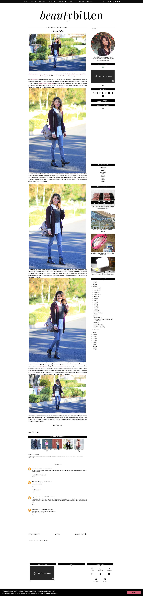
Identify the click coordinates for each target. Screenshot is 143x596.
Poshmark (60, 87)
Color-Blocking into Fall (46, 450)
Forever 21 (103, 172)
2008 (94, 347)
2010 (94, 342)
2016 (94, 286)
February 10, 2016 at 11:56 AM (44, 468)
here (108, 60)
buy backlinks (35, 497)
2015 (94, 332)
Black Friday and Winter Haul (46, 83)
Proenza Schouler (63, 456)
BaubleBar (102, 170)
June (95, 300)
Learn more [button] (54, 593)
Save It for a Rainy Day (78, 450)
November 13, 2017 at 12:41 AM (47, 497)
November (96, 290)
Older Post (80, 534)
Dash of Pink (97, 311)
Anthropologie (103, 167)
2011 (94, 340)
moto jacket (61, 366)
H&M (103, 173)
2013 (94, 336)
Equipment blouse (33, 74)
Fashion (51, 1)
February (96, 309)
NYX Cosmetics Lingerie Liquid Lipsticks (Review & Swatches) (103, 207)
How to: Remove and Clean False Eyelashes (103, 274)
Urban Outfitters (74, 456)
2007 (94, 349)
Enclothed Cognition (36, 474)
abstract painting (36, 509)
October (96, 292)
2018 (94, 282)
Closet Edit (96, 322)
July (95, 298)
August (95, 296)
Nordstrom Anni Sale (84, 1)
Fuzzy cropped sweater (45, 74)
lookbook (47, 456)
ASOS (103, 169)
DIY (99, 58)
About (33, 1)
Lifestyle (61, 1)
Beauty (41, 1)
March (95, 307)
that (100, 60)
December (96, 288)
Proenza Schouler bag (69, 76)
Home (26, 1)
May (95, 302)
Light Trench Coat (98, 313)
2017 (94, 284)
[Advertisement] (103, 136)
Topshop (103, 179)
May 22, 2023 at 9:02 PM (47, 509)
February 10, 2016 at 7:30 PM (44, 481)
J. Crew (103, 175)
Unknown (34, 468)
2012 (94, 338)
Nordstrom (102, 176)
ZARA (33, 457)
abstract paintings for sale (38, 512)
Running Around (68, 449)
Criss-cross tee (36, 449)
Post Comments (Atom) (42, 540)
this (110, 58)
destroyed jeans (42, 366)
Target (102, 178)
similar (60, 76)
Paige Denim (54, 456)
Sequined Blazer (57, 449)
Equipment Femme (34, 456)
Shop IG (71, 1)
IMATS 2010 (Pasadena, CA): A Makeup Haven (103, 230)
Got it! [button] (133, 592)
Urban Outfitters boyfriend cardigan (73, 74)
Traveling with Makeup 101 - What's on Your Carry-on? (103, 253)
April (95, 305)
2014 (94, 334)
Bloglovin (44, 474)
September (96, 294)
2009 (94, 344)
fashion (42, 456)
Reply (33, 477)
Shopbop (103, 181)
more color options (57, 74)
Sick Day (96, 315)
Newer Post (35, 534)
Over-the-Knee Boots (99, 324)
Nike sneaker (53, 366)
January (96, 329)
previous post (34, 79)
